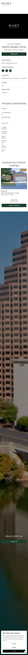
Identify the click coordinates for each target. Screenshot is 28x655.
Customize (14, 647)
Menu (25, 4)
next (15, 200)
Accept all (14, 651)
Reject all (14, 643)
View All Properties (14, 205)
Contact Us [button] (14, 541)
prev (12, 200)
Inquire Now (14, 54)
